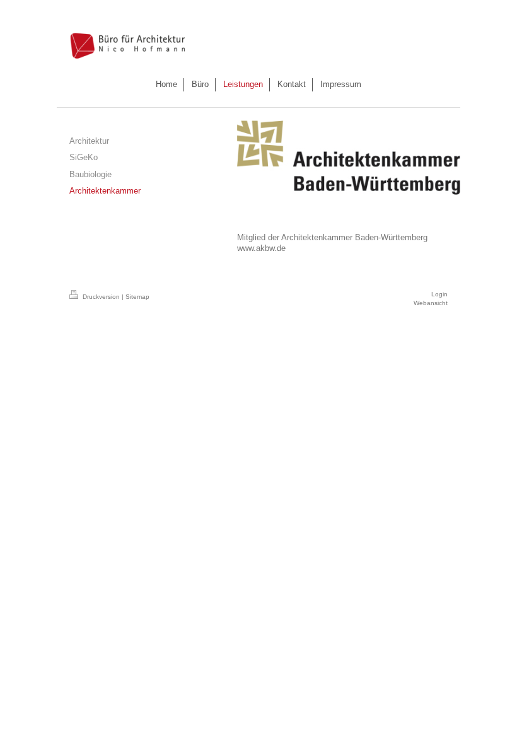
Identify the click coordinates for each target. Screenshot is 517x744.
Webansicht (431, 302)
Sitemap (137, 296)
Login (439, 294)
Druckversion (101, 296)
